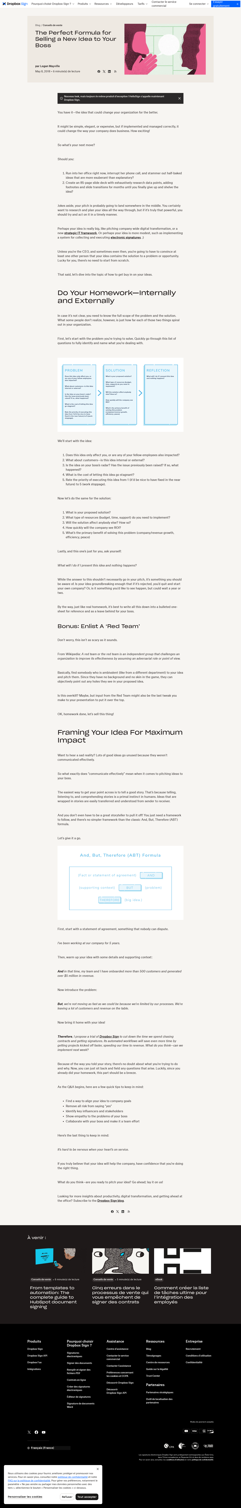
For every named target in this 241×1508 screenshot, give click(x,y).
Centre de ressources (158, 1362)
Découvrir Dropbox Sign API (116, 1391)
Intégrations (34, 1369)
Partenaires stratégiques (159, 1392)
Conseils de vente (52, 25)
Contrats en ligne (76, 1380)
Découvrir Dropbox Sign (120, 1383)
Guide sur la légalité (157, 1369)
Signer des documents (79, 1363)
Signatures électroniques (74, 1355)
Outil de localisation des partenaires (159, 1401)
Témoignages (153, 1356)
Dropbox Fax (34, 1362)
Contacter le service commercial (164, 4)
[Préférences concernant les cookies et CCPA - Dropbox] (53, 1484)
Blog (37, 25)
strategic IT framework (80, 233)
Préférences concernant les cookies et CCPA (120, 1374)
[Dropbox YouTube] (43, 1432)
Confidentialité (194, 1362)
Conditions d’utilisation (198, 1356)
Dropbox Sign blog (110, 1200)
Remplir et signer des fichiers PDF (78, 1372)
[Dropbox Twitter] (29, 1432)
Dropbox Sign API (37, 1356)
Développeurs (124, 4)
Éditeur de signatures (79, 1397)
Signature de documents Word (80, 1405)
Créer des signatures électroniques (78, 1388)
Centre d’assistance (117, 1349)
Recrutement (193, 1349)
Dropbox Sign (35, 1349)
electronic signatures (126, 237)
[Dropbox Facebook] (36, 1432)
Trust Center (153, 1376)
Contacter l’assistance (119, 1366)
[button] (53, 4)
